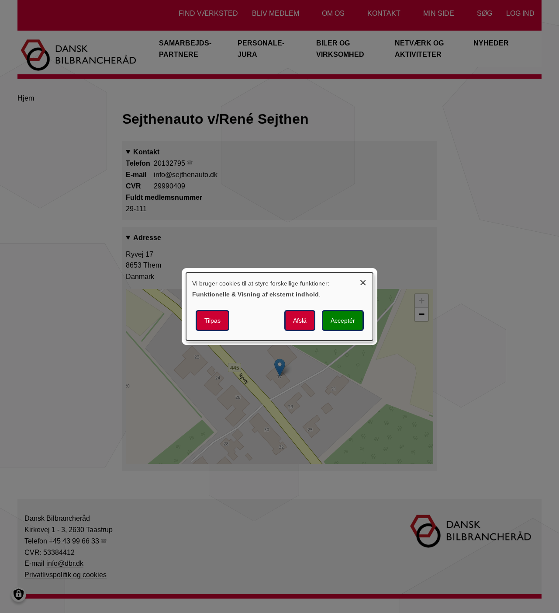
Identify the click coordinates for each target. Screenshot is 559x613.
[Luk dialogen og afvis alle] (362, 281)
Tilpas (212, 320)
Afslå (300, 320)
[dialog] (279, 306)
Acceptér (343, 320)
